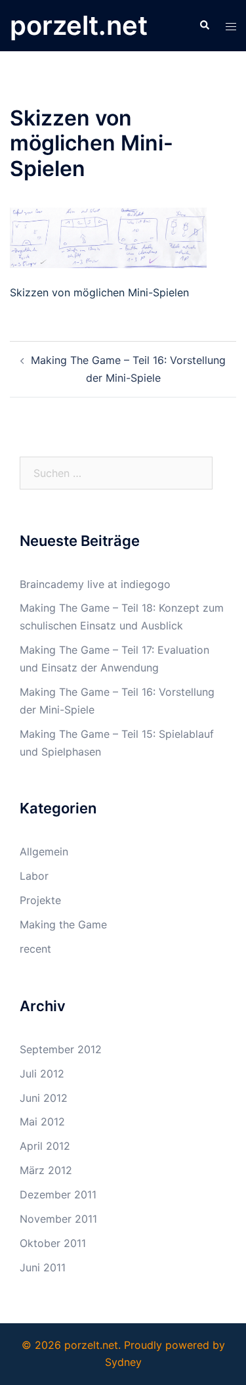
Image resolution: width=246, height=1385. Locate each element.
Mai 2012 (42, 1121)
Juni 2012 (44, 1097)
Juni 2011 (43, 1267)
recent (35, 948)
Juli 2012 (42, 1073)
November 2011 (58, 1218)
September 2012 (61, 1049)
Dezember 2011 (58, 1194)
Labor (34, 875)
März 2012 (46, 1170)
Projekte (40, 900)
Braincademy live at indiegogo (95, 584)
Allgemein (44, 851)
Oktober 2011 (53, 1243)
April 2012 (45, 1145)
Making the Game (63, 924)
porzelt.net (79, 25)
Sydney (123, 1362)
